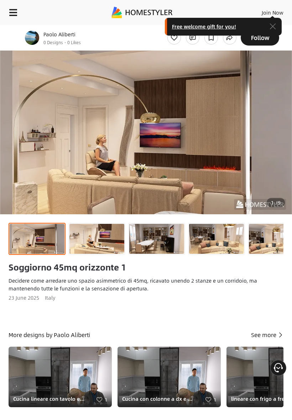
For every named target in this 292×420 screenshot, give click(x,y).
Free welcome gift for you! (204, 26)
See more (264, 334)
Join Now (272, 12)
